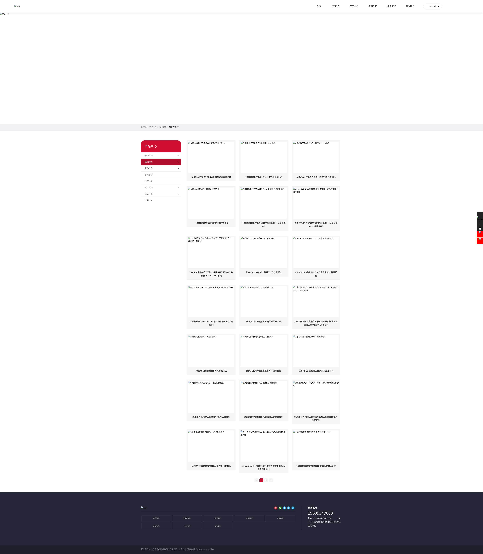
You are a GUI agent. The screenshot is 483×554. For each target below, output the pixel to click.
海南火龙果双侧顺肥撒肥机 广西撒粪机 (263, 371)
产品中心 (152, 127)
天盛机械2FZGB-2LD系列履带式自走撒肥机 (316, 177)
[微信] (280, 507)
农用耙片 (218, 526)
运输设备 (187, 526)
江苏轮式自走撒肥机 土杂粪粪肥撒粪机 (316, 371)
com (330, 518)
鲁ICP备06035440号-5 (204, 549)
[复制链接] (292, 507)
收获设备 (280, 518)
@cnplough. (322, 518)
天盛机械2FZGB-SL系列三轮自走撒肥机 (264, 272)
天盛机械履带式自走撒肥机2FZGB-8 (211, 223)
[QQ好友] (284, 507)
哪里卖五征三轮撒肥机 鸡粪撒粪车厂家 (263, 321)
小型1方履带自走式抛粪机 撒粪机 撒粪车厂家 (316, 466)
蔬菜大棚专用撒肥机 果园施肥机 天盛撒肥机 (263, 417)
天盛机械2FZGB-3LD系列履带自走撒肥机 (263, 177)
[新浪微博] (275, 507)
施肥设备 (163, 127)
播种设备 (218, 518)
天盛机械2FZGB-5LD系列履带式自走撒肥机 (211, 177)
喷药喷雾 (249, 518)
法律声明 (191, 549)
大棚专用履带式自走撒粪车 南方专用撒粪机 (211, 466)
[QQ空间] (288, 507)
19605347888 (320, 513)
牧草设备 (156, 526)
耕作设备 (156, 518)
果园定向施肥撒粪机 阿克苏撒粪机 (211, 371)
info (315, 518)
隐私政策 (182, 549)
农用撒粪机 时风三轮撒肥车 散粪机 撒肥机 (211, 417)
